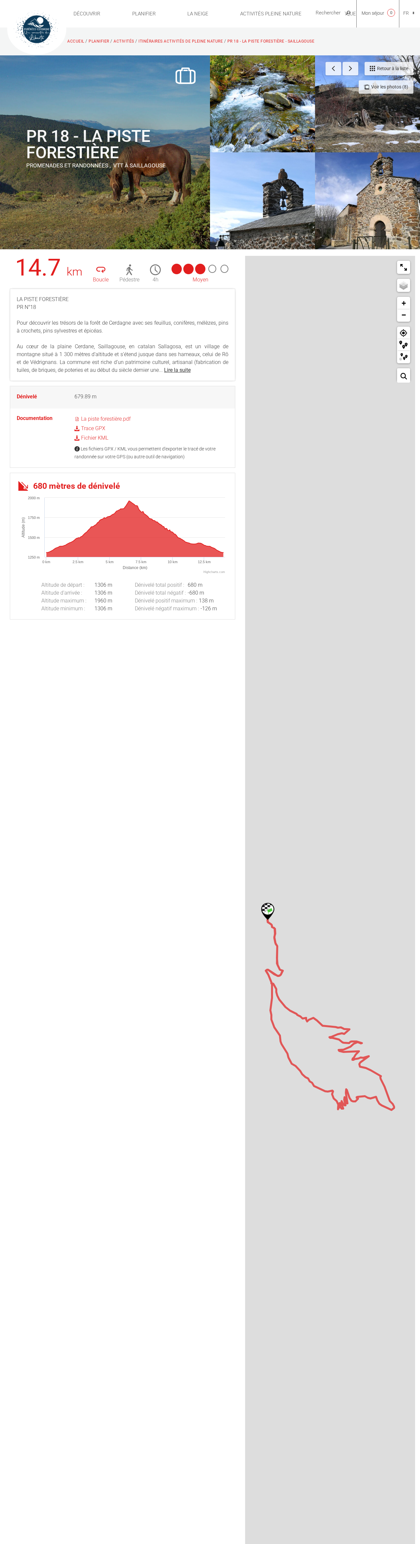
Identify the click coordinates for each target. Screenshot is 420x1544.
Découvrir (87, 14)
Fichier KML (94, 438)
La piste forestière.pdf (105, 419)
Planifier (144, 14)
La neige (197, 14)
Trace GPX (92, 428)
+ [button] (404, 303)
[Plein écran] (404, 267)
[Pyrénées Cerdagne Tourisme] (36, 28)
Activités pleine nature (271, 14)
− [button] (404, 315)
